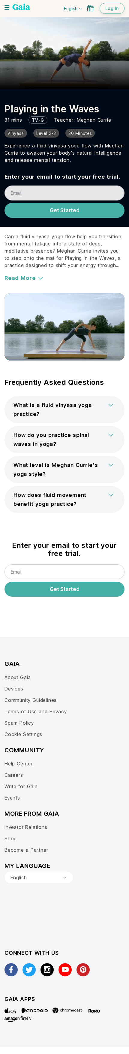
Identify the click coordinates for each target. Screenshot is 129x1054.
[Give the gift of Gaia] (90, 8)
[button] (65, 410)
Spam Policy (19, 723)
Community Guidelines (30, 700)
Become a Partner (26, 850)
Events (12, 798)
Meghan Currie (94, 120)
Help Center (18, 764)
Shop (10, 839)
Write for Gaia (21, 786)
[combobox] (38, 877)
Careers (13, 775)
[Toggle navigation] (6, 7)
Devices (13, 689)
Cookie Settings (23, 734)
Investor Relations (25, 827)
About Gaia (17, 677)
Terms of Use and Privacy (35, 711)
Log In (112, 8)
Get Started (65, 210)
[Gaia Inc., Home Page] (21, 7)
